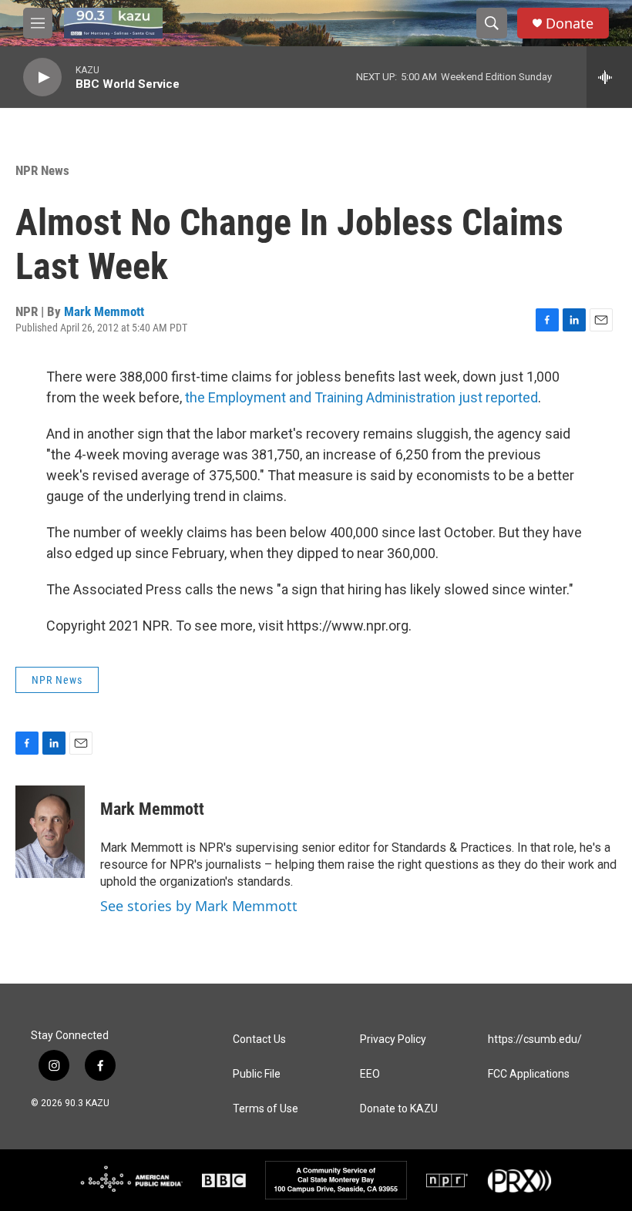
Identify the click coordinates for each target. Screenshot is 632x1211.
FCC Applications (529, 1074)
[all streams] (609, 77)
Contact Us (259, 1039)
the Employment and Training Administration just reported (361, 397)
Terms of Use (265, 1109)
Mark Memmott (104, 311)
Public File (257, 1074)
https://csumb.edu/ (535, 1039)
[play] (42, 77)
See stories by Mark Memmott (199, 905)
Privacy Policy (393, 1039)
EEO (370, 1074)
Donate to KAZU (399, 1109)
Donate (569, 23)
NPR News (42, 170)
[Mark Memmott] (50, 831)
